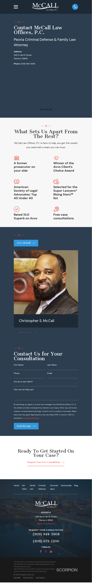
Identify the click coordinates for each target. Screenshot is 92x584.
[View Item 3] (29, 332)
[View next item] (36, 332)
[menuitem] (17, 577)
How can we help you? (24, 390)
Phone (16, 373)
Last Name (52, 365)
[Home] (44, 7)
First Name (19, 365)
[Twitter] (46, 551)
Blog (76, 485)
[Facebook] (41, 551)
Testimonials (66, 485)
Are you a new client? (23, 381)
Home (16, 485)
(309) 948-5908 (28, 64)
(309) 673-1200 (46, 541)
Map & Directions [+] (46, 523)
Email (49, 373)
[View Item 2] (25, 332)
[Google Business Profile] (51, 551)
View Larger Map (46, 109)
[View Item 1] (21, 332)
